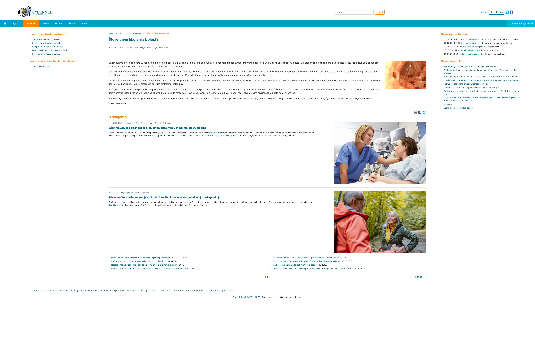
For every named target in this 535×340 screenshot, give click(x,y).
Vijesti (15, 23)
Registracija (496, 12)
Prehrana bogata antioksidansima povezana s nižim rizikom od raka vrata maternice (482, 76)
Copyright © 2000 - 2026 (246, 297)
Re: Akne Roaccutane (470, 50)
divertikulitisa (217, 132)
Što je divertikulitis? (41, 66)
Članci (45, 23)
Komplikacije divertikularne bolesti (47, 46)
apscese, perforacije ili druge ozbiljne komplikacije (216, 135)
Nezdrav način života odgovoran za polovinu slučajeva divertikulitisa (142, 265)
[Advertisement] (83, 319)
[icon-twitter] (507, 12)
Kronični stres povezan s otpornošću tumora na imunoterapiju (471, 87)
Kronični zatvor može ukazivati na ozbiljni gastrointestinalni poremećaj (304, 257)
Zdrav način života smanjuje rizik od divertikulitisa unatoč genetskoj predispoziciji (164, 197)
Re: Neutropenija (468, 43)
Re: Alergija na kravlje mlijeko (474, 46)
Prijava (482, 12)
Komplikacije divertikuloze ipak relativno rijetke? (294, 265)
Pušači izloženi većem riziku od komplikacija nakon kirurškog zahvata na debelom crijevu (313, 268)
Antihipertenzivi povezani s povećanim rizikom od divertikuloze (140, 261)
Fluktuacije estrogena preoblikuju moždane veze (466, 84)
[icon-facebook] (511, 12)
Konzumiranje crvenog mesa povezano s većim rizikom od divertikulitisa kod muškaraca (151, 268)
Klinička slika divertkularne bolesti (47, 43)
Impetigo (448, 104)
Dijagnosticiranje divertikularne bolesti (49, 50)
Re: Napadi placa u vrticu (473, 54)
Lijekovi (72, 23)
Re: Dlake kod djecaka (471, 39)
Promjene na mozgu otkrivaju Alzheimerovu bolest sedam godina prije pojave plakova (482, 80)
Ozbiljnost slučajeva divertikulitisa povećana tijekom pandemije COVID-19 (144, 257)
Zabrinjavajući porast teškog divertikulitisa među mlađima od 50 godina (157, 127)
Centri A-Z (31, 23)
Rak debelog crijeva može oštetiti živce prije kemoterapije (470, 66)
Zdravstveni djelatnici (521, 23)
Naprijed (418, 276)
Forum (58, 23)
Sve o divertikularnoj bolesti (48, 34)
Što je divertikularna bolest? (45, 39)
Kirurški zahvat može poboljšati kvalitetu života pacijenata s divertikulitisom (306, 261)
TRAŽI (379, 12)
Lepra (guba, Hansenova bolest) (458, 108)
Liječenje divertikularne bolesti (46, 54)
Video (85, 23)
